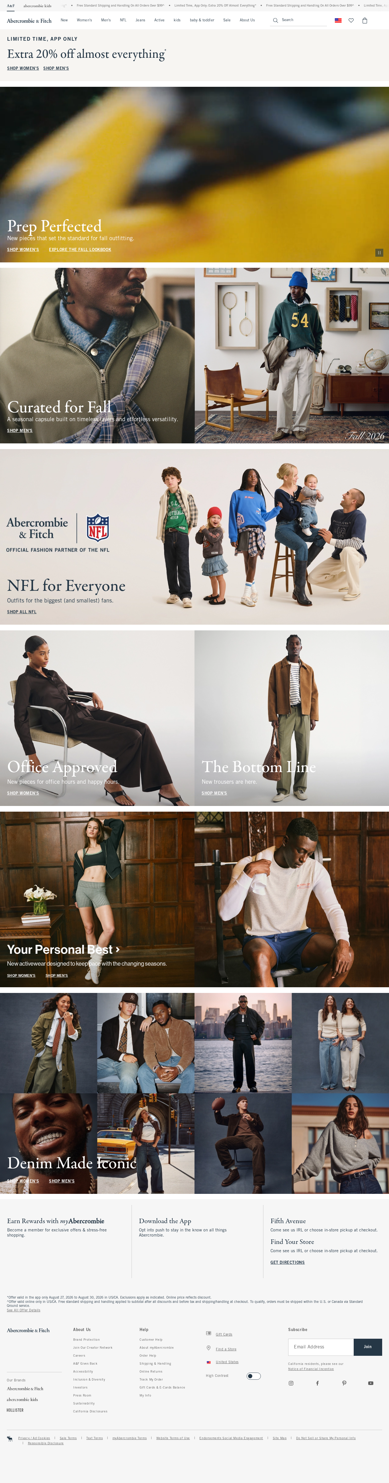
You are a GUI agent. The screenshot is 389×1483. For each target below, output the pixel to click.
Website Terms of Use (173, 1438)
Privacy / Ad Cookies (34, 1438)
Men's (106, 20)
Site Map (280, 1438)
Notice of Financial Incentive (311, 1369)
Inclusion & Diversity (89, 1379)
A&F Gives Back (85, 1363)
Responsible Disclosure (46, 1443)
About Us (247, 20)
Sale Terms (68, 1438)
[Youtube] (371, 1383)
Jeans (140, 20)
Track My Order (151, 1379)
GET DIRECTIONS (288, 1263)
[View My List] (351, 20)
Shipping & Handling (155, 1363)
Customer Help (151, 1339)
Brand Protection (86, 1339)
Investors (80, 1387)
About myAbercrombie (157, 1347)
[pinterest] (344, 1383)
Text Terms (94, 1438)
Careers (79, 1355)
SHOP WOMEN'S (23, 69)
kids (177, 20)
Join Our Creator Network (92, 1347)
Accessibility (83, 1371)
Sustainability (84, 1403)
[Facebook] (317, 1383)
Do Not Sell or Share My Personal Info (326, 1438)
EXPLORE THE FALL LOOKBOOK (80, 250)
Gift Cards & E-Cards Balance (162, 1387)
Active (159, 20)
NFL (123, 20)
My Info (145, 1395)
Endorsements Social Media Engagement (231, 1438)
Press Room (82, 1395)
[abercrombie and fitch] (29, 20)
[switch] (208, 1374)
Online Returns (151, 1371)
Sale (227, 20)
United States (227, 1362)
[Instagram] (291, 1383)
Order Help (148, 1355)
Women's (84, 20)
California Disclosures (90, 1411)
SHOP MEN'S (56, 69)
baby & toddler (202, 20)
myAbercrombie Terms (129, 1438)
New (64, 20)
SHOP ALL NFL (21, 612)
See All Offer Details (23, 1310)
